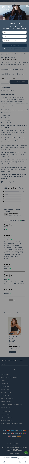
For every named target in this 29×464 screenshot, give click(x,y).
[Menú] (9, 462)
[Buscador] (14, 462)
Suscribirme (14, 45)
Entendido (25, 457)
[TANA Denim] (3, 462)
